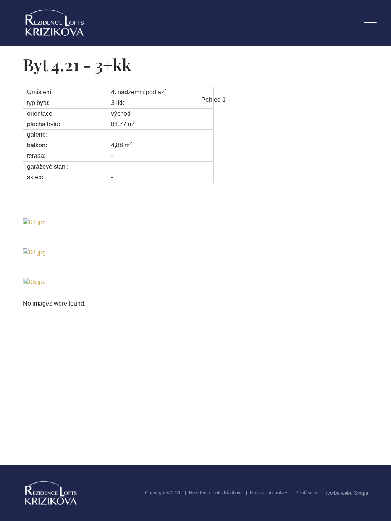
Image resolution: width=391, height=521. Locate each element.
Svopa (361, 493)
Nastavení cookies (269, 492)
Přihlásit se (307, 492)
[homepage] (54, 22)
